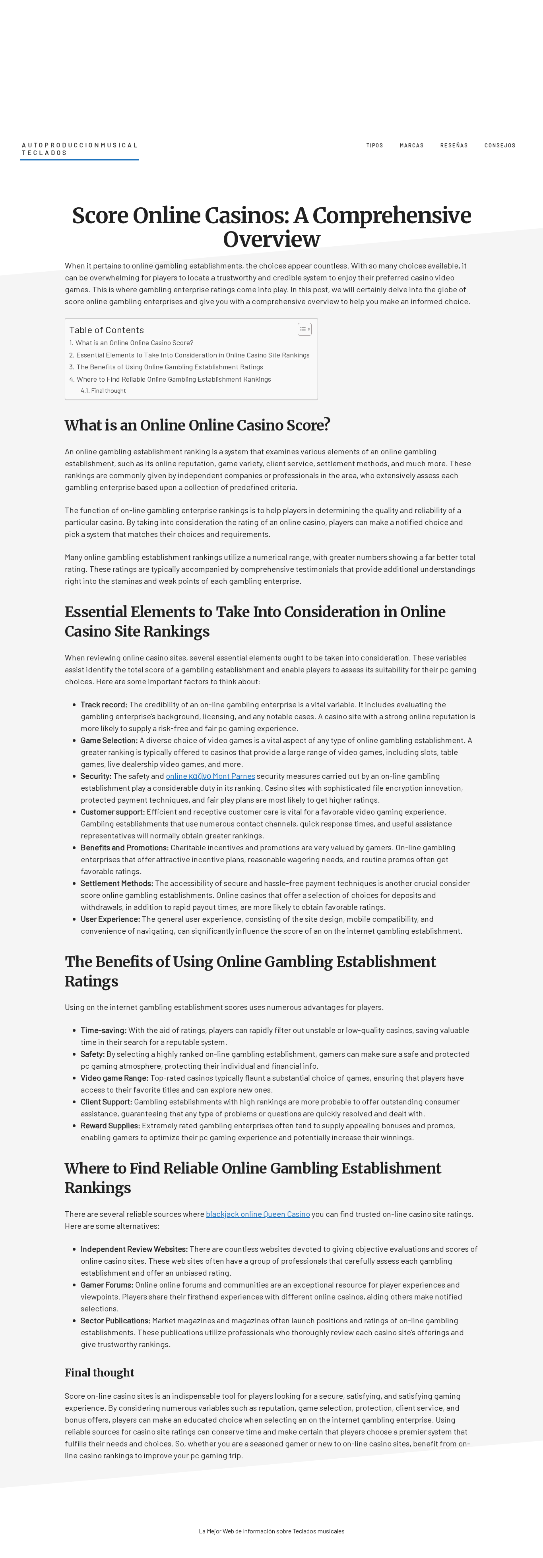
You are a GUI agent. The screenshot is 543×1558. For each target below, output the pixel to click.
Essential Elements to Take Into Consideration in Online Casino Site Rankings (193, 354)
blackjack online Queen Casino (258, 1213)
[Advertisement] (271, 59)
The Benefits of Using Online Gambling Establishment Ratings (169, 366)
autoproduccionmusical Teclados (80, 148)
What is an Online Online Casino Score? (135, 342)
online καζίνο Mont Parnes (210, 775)
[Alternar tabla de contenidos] (301, 329)
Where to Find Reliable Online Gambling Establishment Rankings (174, 379)
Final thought (108, 390)
